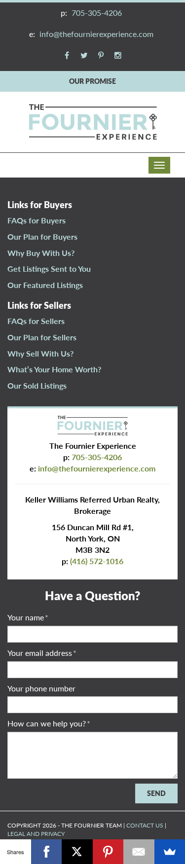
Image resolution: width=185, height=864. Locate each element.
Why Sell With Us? (40, 353)
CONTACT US (144, 825)
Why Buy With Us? (40, 252)
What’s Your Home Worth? (54, 369)
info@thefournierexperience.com (96, 33)
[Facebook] (46, 851)
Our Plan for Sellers (41, 337)
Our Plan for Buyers (42, 236)
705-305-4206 (97, 12)
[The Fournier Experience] (93, 120)
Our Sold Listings (37, 385)
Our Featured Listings (45, 284)
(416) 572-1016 (96, 561)
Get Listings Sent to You (49, 268)
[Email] (138, 851)
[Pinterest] (108, 851)
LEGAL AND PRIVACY (36, 833)
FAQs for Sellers (36, 320)
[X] (77, 851)
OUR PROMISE (92, 81)
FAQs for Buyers (36, 220)
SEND (156, 793)
